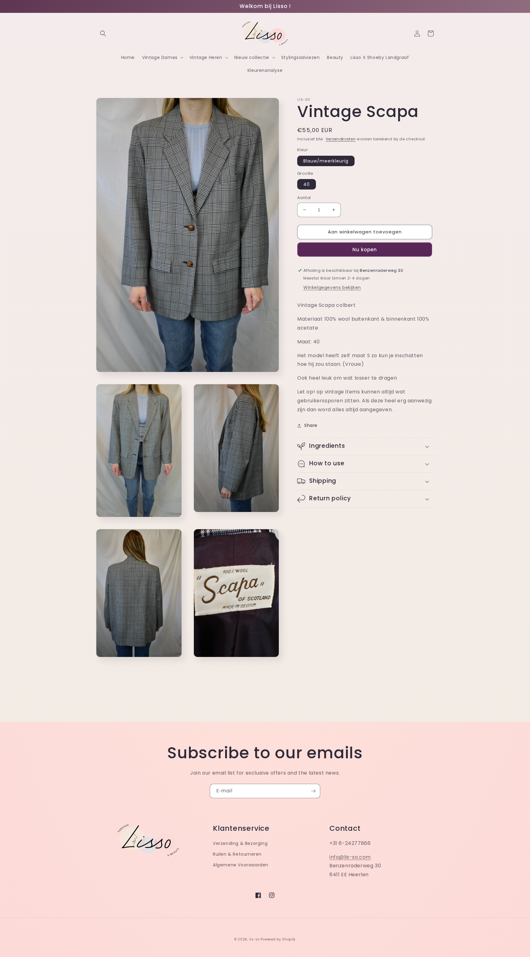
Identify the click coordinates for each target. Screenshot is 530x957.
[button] (103, 33)
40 (306, 184)
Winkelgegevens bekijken (332, 287)
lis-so (254, 939)
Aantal (304, 198)
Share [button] (310, 425)
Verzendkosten (341, 139)
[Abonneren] (313, 791)
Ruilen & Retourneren (237, 854)
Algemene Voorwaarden (240, 865)
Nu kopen (364, 249)
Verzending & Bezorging (240, 843)
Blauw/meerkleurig (325, 161)
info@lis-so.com (350, 857)
